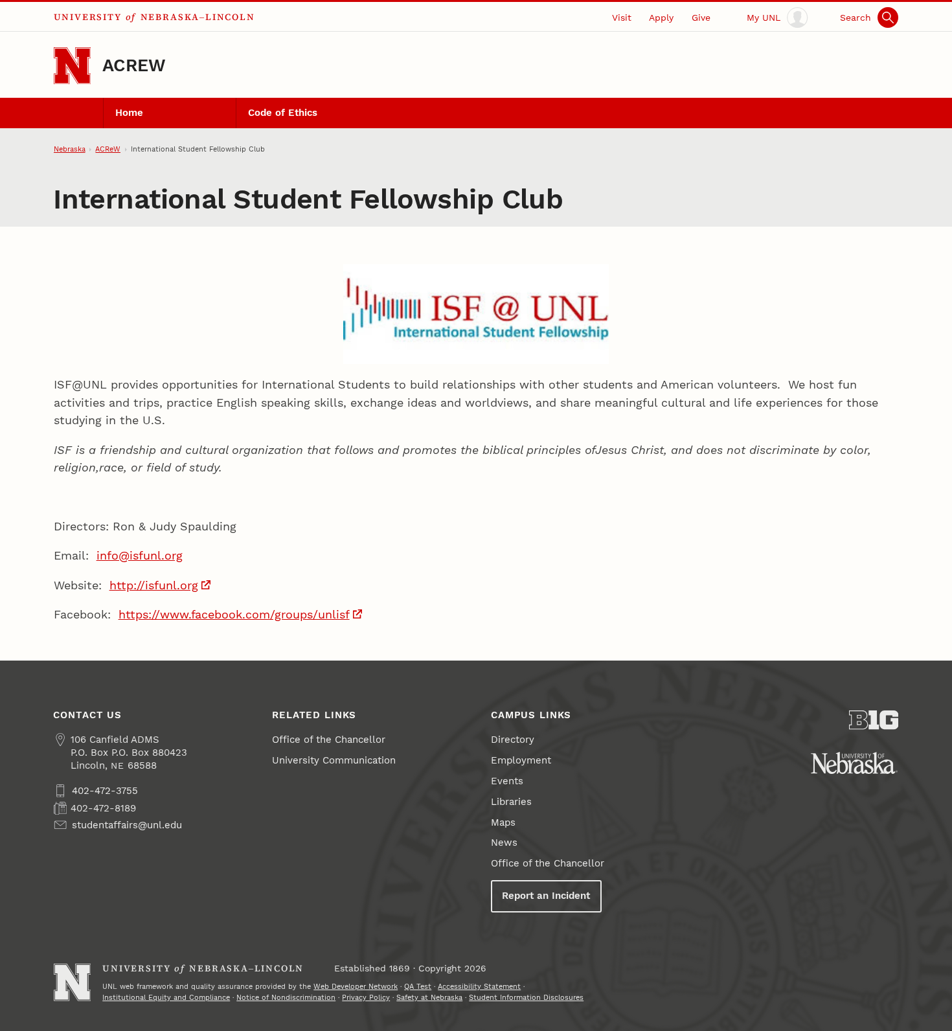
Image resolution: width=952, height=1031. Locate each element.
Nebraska (69, 148)
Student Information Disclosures (526, 997)
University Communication (334, 760)
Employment (521, 760)
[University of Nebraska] (854, 763)
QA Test (417, 986)
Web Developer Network (355, 986)
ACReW (134, 65)
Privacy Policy (366, 997)
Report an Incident (546, 895)
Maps (503, 822)
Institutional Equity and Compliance (166, 997)
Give (701, 17)
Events (507, 781)
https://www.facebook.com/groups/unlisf (234, 614)
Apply (661, 17)
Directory (512, 739)
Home (129, 113)
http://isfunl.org (153, 585)
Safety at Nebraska (429, 997)
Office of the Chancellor (328, 739)
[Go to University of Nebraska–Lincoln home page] (72, 65)
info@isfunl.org (139, 555)
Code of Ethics (282, 113)
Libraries (511, 802)
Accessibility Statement (479, 986)
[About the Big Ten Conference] (874, 720)
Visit (621, 17)
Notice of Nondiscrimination (285, 997)
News (504, 842)
